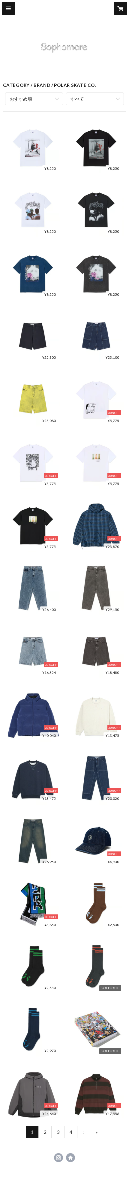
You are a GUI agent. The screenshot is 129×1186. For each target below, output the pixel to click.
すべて (77, 98)
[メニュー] (8, 8)
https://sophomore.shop (70, 1157)
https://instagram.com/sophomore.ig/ (58, 1157)
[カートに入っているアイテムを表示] (120, 8)
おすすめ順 (21, 98)
